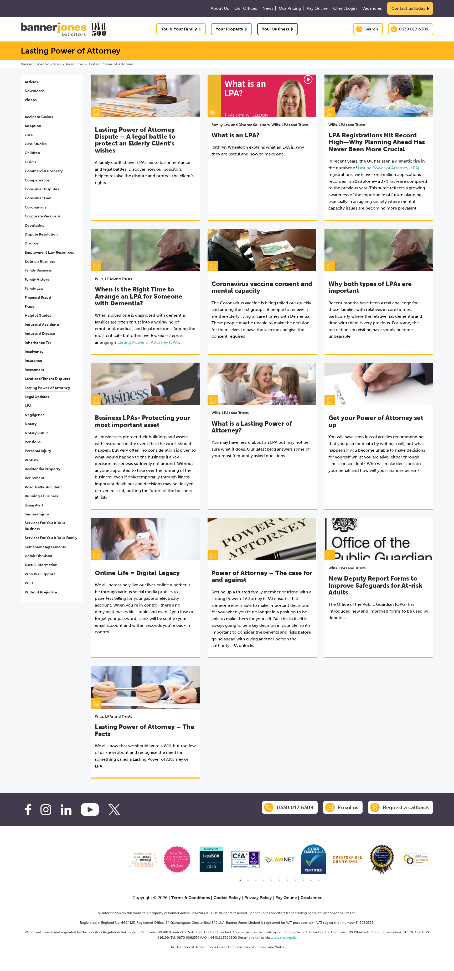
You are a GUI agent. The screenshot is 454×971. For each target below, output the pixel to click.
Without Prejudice (41, 592)
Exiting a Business (40, 261)
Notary (31, 424)
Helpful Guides (38, 315)
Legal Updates (37, 397)
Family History (37, 279)
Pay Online (317, 8)
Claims (30, 162)
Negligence (35, 415)
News (267, 8)
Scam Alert (34, 505)
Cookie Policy (227, 897)
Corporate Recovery (42, 216)
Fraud (30, 306)
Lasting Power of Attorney (111, 64)
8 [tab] (295, 880)
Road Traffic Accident (43, 487)
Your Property (229, 29)
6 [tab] (279, 880)
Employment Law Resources (49, 252)
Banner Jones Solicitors (41, 64)
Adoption (33, 126)
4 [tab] (263, 880)
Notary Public (37, 433)
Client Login (345, 8)
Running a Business (41, 496)
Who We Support (40, 574)
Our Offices (245, 8)
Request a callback (406, 807)
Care (29, 135)
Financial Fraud (38, 297)
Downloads (34, 91)
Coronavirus (35, 207)
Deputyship (35, 225)
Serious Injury (37, 514)
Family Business (38, 270)
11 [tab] (319, 880)
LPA (28, 406)
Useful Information (41, 565)
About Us (220, 8)
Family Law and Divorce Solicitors (240, 125)
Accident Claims (39, 117)
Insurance (33, 360)
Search (371, 29)
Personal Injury (38, 451)
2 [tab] (248, 880)
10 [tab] (311, 880)
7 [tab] (287, 880)
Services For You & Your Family (51, 538)
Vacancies (372, 8)
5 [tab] (271, 880)
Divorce (31, 243)
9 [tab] (303, 880)
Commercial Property (44, 171)
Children (32, 153)
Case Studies (36, 144)
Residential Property (42, 469)
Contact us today (408, 8)
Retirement (34, 478)
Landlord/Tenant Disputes (47, 379)
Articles (31, 82)
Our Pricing (290, 8)
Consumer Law (38, 198)
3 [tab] (256, 880)
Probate (32, 460)
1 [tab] (240, 880)
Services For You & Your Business (45, 526)
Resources (75, 64)
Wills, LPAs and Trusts (289, 125)
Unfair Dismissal (38, 556)
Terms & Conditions (190, 897)
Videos (31, 100)
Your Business (275, 29)
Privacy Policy (258, 897)
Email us (348, 807)
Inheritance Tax (38, 343)
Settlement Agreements (45, 547)
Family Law (34, 288)
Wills (29, 583)
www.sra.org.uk (283, 937)
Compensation (37, 180)
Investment (34, 370)
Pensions (32, 442)
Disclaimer (311, 897)
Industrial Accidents (42, 324)
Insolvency (34, 351)
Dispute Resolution (41, 234)
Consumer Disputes (42, 189)
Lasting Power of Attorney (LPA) (388, 167)
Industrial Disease (40, 333)
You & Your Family (179, 29)
